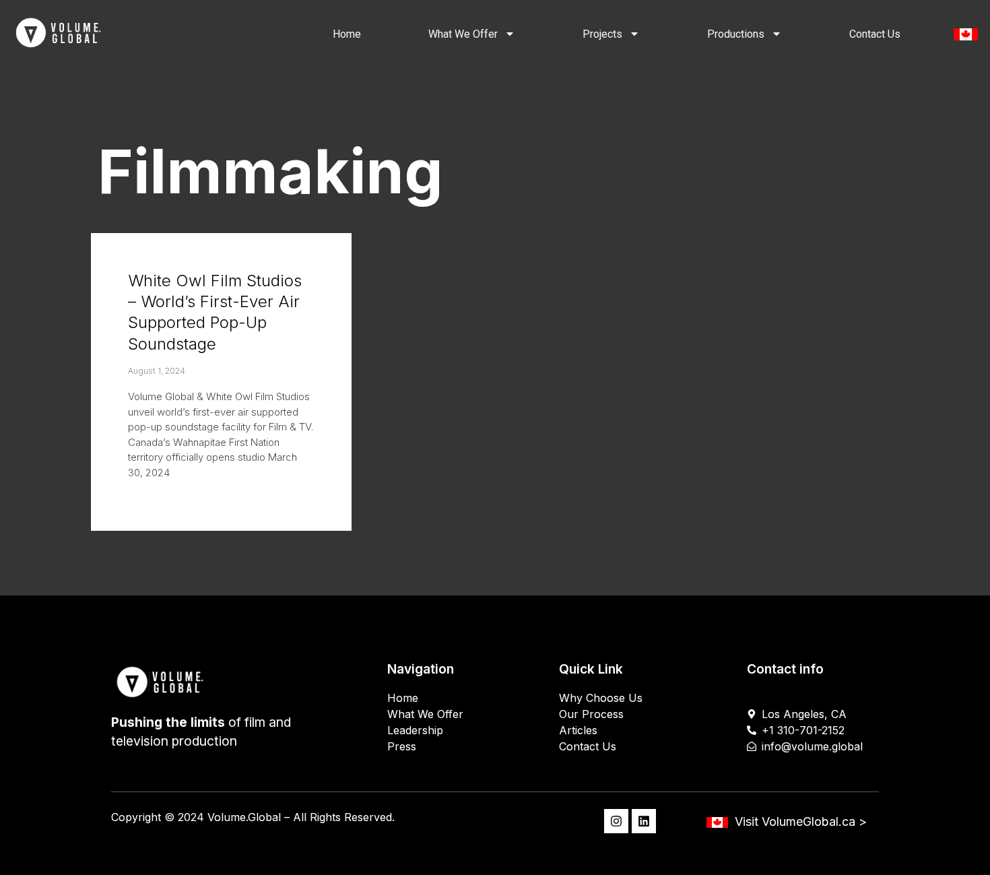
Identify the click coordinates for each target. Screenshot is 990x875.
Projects (602, 34)
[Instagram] (616, 821)
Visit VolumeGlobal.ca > (801, 821)
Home (347, 34)
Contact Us (874, 34)
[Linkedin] (644, 821)
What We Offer (463, 34)
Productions (735, 34)
